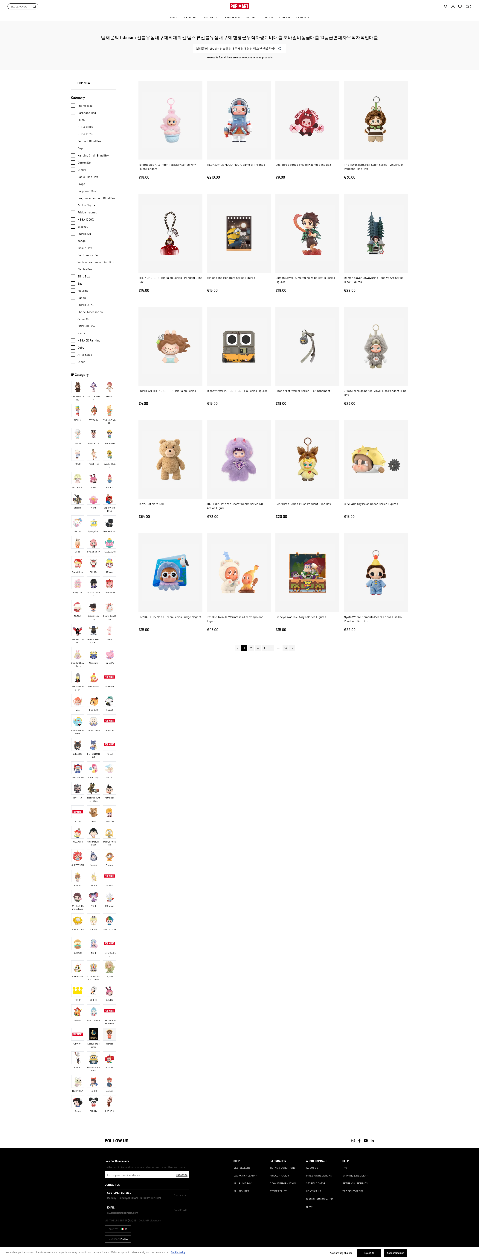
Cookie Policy (178, 1252)
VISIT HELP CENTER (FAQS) (120, 1220)
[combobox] (22, 6)
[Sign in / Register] (453, 6)
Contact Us (180, 1195)
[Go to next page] (292, 648)
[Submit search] (34, 6)
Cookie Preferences (150, 1220)
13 (285, 648)
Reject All (369, 1252)
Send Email (180, 1210)
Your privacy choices (341, 1252)
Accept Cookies (395, 1252)
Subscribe (181, 1174)
